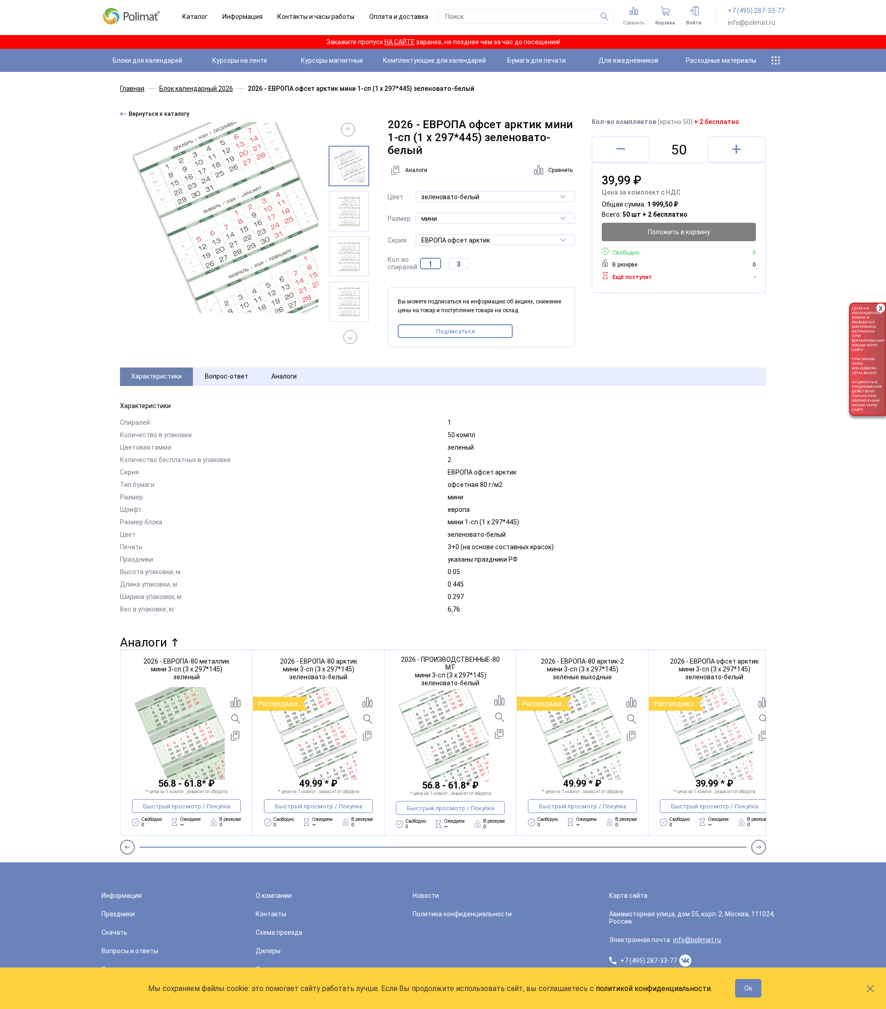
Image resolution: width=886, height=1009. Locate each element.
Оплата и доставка (398, 16)
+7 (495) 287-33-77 (756, 10)
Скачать (114, 932)
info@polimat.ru (751, 22)
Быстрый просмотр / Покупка (186, 806)
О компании (274, 895)
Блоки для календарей (147, 60)
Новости (426, 895)
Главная (132, 88)
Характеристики (156, 376)
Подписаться (455, 331)
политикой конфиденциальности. (654, 988)
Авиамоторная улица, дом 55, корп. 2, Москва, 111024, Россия (692, 917)
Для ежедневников (629, 60)
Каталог (195, 16)
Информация (242, 16)
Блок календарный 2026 (196, 88)
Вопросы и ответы (130, 951)
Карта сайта (628, 895)
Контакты (271, 914)
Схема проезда (279, 932)
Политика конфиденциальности (462, 914)
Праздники (118, 914)
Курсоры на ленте (239, 60)
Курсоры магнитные (332, 60)
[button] (348, 130)
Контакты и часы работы (315, 16)
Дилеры (268, 951)
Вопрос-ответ (226, 376)
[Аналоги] (235, 735)
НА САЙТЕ (399, 42)
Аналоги (284, 376)
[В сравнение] (235, 702)
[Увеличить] (235, 718)
